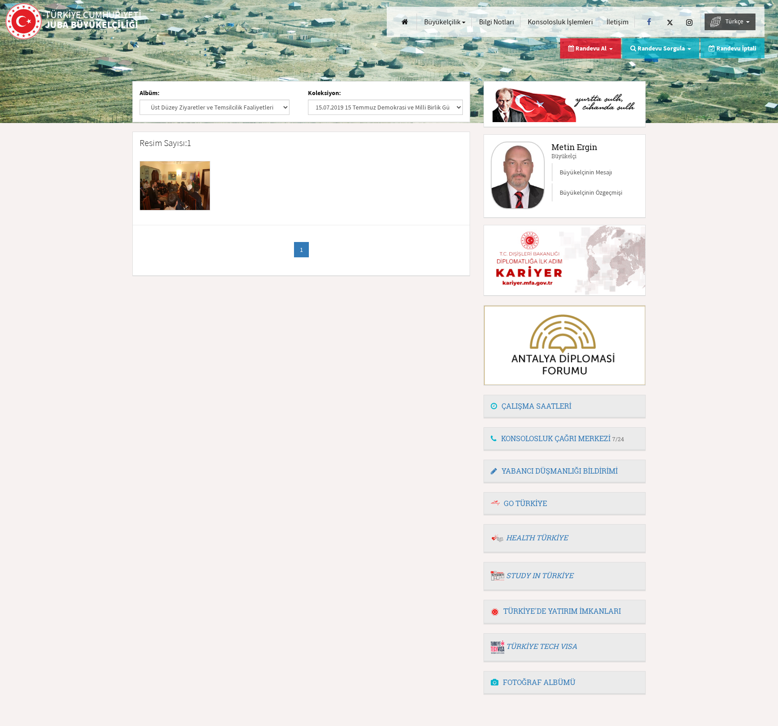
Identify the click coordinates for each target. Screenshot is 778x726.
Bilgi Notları (496, 21)
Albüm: (149, 93)
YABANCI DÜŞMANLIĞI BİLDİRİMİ (560, 470)
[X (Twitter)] (670, 22)
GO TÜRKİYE (525, 503)
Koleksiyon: (324, 93)
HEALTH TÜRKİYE (537, 537)
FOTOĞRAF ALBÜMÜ (539, 682)
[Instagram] (689, 22)
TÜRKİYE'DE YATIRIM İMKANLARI (562, 611)
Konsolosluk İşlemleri (560, 21)
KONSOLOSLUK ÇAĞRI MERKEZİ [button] (562, 438)
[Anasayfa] (405, 22)
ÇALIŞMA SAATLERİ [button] (536, 406)
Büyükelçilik (443, 21)
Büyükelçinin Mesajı (586, 172)
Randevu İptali (735, 48)
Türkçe (735, 21)
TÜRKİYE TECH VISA (541, 646)
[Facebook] (649, 22)
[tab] (564, 406)
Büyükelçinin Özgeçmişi (591, 192)
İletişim (617, 21)
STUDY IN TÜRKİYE (539, 575)
